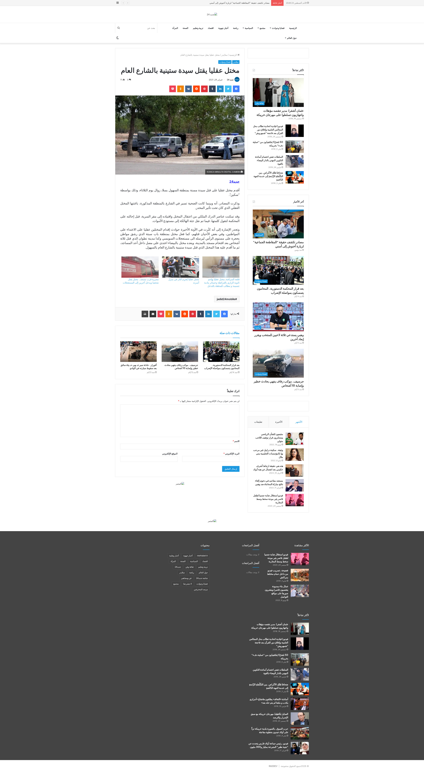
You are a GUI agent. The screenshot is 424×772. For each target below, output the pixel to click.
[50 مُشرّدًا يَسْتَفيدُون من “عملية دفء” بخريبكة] (295, 146)
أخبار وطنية (174, 555)
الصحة (185, 28)
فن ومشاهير (186, 578)
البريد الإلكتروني (231, 453)
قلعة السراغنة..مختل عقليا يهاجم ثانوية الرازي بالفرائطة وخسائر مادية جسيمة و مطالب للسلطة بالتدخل (221, 282)
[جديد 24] (212, 14)
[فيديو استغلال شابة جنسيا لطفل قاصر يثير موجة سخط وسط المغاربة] (295, 500)
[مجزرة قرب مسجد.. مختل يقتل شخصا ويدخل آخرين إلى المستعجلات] (140, 267)
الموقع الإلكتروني (170, 453)
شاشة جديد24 (202, 578)
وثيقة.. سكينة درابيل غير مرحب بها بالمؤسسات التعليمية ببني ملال (268, 453)
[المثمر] (180, 483)
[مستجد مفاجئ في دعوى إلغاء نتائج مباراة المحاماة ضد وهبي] (295, 485)
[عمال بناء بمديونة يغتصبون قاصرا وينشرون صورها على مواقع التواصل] (300, 591)
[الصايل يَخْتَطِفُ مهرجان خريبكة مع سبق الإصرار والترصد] (300, 718)
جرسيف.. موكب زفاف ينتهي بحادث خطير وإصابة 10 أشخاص (181, 366)
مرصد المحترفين (201, 589)
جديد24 (178, 567)
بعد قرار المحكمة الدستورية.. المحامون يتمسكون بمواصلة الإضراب (238, 2)
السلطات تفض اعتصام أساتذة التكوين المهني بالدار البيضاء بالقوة (269, 160)
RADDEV (273, 766)
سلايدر (224, 55)
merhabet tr (202, 555)
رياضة (235, 28)
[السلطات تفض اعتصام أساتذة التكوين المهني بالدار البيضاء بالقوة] (295, 161)
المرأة (175, 28)
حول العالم (292, 38)
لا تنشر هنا (187, 584)
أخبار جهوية (223, 28)
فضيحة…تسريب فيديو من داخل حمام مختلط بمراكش (277, 574)
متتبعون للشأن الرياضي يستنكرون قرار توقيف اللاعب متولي (269, 437)
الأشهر (298, 421)
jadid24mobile (226, 299)
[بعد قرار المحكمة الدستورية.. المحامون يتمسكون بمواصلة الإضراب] (221, 351)
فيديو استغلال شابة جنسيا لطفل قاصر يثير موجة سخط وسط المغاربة (268, 499)
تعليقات (258, 421)
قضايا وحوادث (278, 28)
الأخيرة (278, 421)
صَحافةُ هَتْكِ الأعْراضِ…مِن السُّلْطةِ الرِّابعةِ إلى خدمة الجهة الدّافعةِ (268, 176)
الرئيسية (293, 28)
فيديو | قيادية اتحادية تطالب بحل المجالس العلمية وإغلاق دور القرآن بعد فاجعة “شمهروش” (268, 129)
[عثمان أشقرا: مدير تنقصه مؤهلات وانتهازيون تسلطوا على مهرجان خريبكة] (300, 629)
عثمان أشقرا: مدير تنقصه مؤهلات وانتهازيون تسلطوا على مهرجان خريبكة (280, 113)
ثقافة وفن (190, 567)
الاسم (236, 441)
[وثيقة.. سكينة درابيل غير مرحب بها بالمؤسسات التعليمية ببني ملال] (295, 454)
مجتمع (262, 28)
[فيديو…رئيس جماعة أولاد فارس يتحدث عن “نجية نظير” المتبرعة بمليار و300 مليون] (300, 748)
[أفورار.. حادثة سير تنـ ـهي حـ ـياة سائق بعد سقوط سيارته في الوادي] (138, 351)
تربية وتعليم (198, 28)
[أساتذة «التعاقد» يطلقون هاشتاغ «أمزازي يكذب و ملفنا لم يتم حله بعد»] (300, 704)
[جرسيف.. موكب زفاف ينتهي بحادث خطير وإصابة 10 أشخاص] (180, 351)
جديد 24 (230, 79)
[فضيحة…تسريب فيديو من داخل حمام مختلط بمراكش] (300, 575)
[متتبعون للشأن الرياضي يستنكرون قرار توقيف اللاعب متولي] (295, 438)
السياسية (249, 28)
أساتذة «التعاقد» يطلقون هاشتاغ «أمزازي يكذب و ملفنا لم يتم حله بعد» (269, 701)
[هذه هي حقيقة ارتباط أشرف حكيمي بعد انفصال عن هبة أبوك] (295, 470)
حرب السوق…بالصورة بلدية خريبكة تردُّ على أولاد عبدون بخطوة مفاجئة (269, 730)
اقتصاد (211, 28)
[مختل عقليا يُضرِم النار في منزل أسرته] (180, 267)
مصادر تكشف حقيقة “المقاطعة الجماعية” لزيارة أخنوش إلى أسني (278, 244)
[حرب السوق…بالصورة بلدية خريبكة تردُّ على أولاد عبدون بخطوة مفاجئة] (300, 733)
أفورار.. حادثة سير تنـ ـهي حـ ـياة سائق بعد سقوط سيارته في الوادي (139, 366)
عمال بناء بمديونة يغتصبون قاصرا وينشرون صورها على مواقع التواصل (276, 591)
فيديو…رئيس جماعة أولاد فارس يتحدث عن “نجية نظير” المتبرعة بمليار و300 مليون (268, 745)
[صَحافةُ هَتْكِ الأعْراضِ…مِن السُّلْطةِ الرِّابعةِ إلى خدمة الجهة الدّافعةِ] (295, 177)
